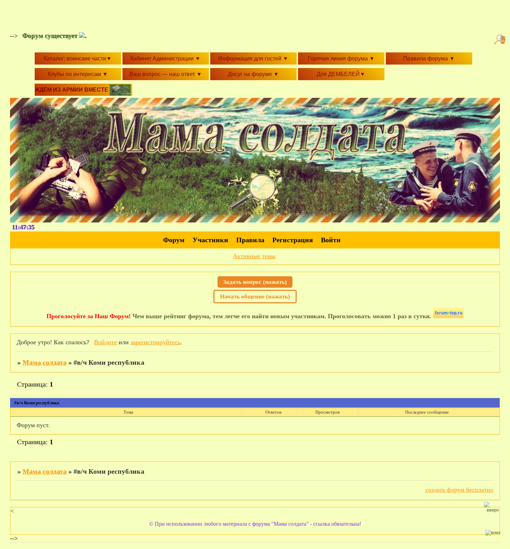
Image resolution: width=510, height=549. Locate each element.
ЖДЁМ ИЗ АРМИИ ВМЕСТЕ (72, 90)
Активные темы (254, 256)
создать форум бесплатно (459, 489)
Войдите (105, 342)
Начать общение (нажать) (255, 296)
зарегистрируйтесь (155, 342)
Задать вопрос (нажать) (255, 282)
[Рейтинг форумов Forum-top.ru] (448, 316)
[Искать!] (500, 39)
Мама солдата (45, 362)
